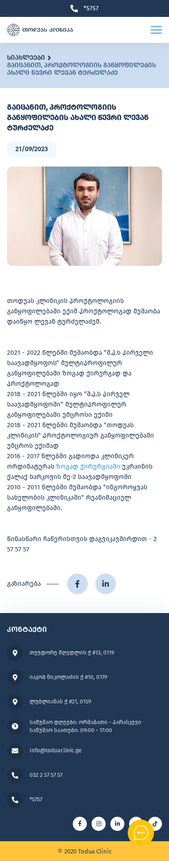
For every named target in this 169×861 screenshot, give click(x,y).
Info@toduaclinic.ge (56, 750)
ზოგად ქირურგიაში (88, 466)
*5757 (91, 8)
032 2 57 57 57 (46, 775)
